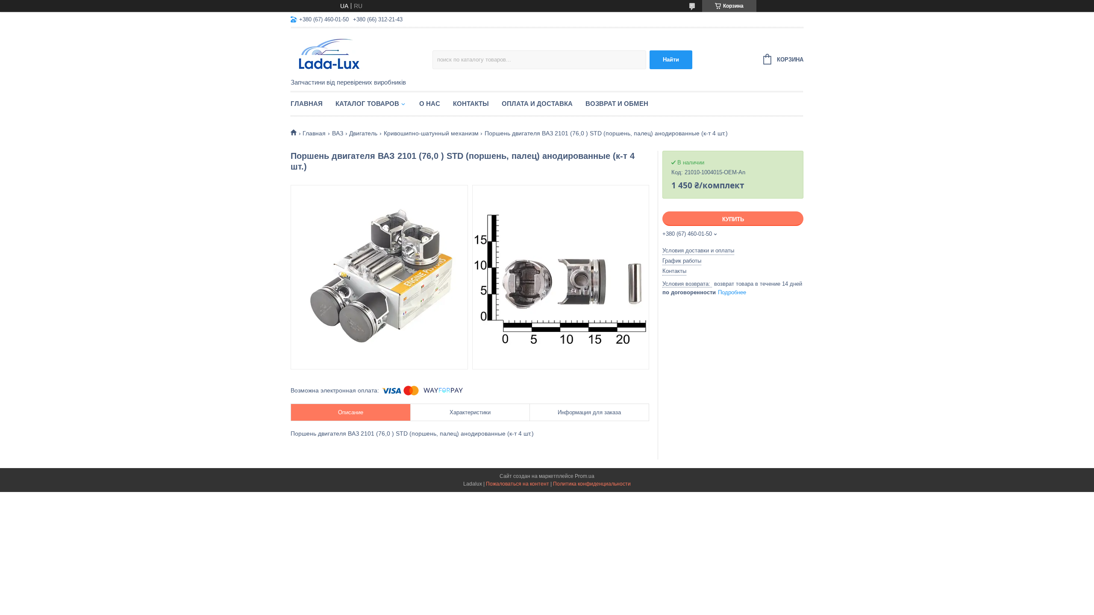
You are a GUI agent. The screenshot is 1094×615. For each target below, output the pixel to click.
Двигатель (363, 133)
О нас (429, 103)
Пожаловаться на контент (517, 484)
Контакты (471, 103)
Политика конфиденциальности (592, 484)
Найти (671, 59)
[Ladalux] (361, 53)
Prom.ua (584, 476)
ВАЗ (337, 133)
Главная (307, 103)
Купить (733, 219)
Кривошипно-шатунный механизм (431, 133)
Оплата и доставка (537, 103)
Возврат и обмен (616, 103)
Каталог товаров (367, 103)
